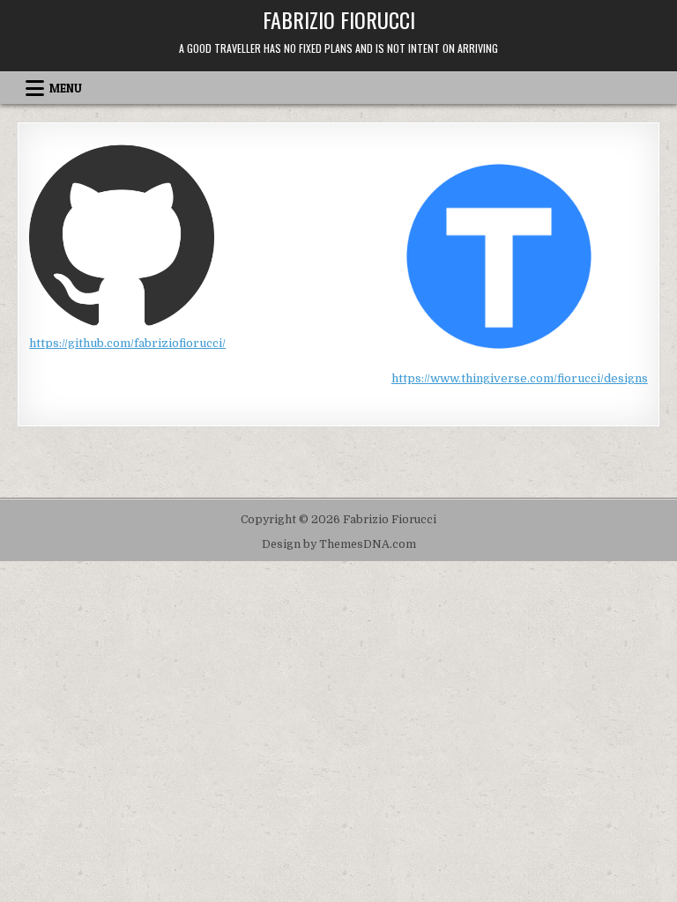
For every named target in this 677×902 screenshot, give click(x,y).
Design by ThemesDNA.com (339, 544)
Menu (65, 88)
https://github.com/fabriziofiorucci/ (127, 343)
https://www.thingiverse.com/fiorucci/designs (519, 378)
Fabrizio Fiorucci (339, 19)
